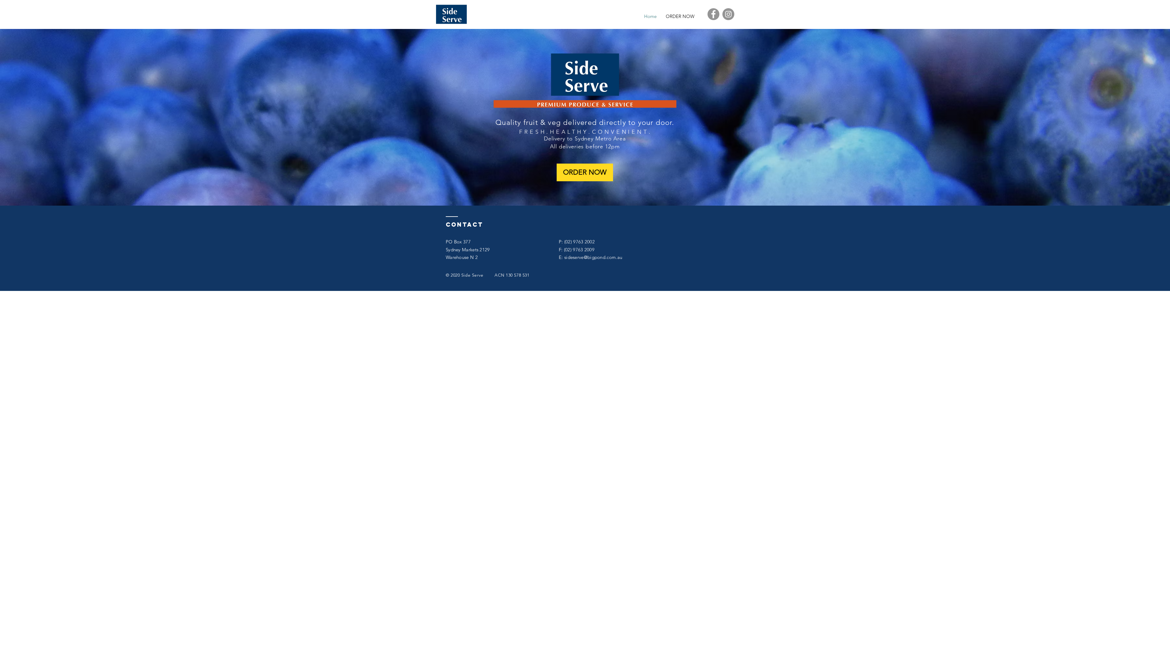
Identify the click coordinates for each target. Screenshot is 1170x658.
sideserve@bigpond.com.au (593, 257)
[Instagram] (728, 14)
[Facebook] (713, 14)
